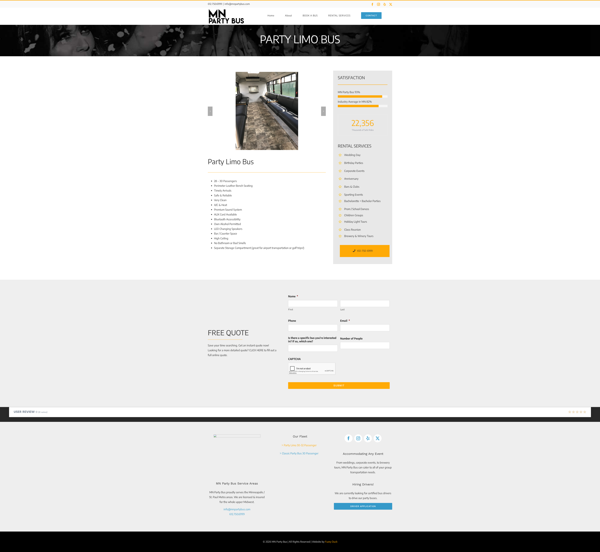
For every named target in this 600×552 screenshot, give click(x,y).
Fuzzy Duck (331, 541)
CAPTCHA (294, 359)
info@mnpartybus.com (237, 3)
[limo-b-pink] (267, 111)
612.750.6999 (237, 514)
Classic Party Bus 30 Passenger (300, 453)
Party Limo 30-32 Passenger (300, 445)
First (290, 309)
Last (342, 309)
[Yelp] (368, 438)
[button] (210, 111)
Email (345, 320)
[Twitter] (378, 438)
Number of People (351, 338)
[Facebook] (348, 438)
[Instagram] (358, 438)
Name (293, 296)
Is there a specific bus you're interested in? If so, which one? (312, 339)
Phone (292, 320)
